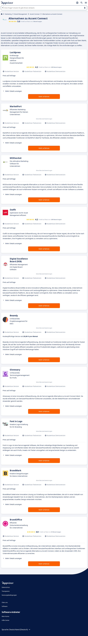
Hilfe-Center (5, 620)
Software (4, 606)
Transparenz (6, 591)
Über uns (5, 602)
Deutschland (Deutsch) (18, 629)
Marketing (8, 14)
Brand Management (20, 14)
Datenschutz (6, 587)
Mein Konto (5, 616)
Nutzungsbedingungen (9, 595)
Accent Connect (35, 14)
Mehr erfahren (44, 96)
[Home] (1, 14)
